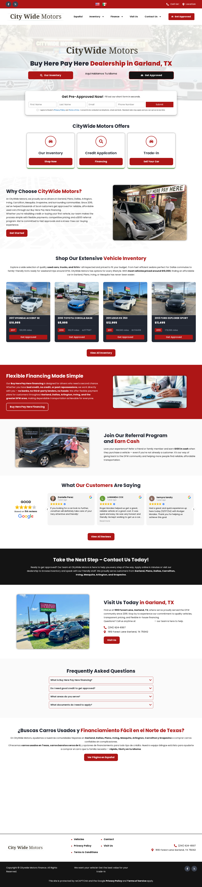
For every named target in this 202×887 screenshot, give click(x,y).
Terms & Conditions (86, 852)
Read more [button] (105, 521)
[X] (15, 4)
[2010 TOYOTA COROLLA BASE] (77, 312)
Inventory (94, 16)
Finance (115, 16)
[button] (194, 509)
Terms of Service (137, 880)
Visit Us (134, 16)
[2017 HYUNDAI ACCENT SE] (28, 312)
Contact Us (151, 16)
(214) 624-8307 (145, 621)
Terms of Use (74, 110)
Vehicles (79, 839)
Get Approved (28, 337)
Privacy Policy (59, 110)
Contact (109, 839)
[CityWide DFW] (35, 16)
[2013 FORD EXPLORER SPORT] (174, 312)
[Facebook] (8, 4)
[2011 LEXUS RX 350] (125, 312)
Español (78, 16)
